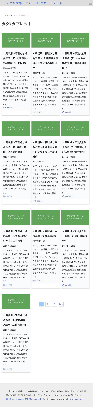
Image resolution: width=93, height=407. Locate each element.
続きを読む (8, 107)
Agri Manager (76, 399)
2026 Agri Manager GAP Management (24, 399)
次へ (61, 304)
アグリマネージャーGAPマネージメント (34, 3)
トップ (7, 15)
